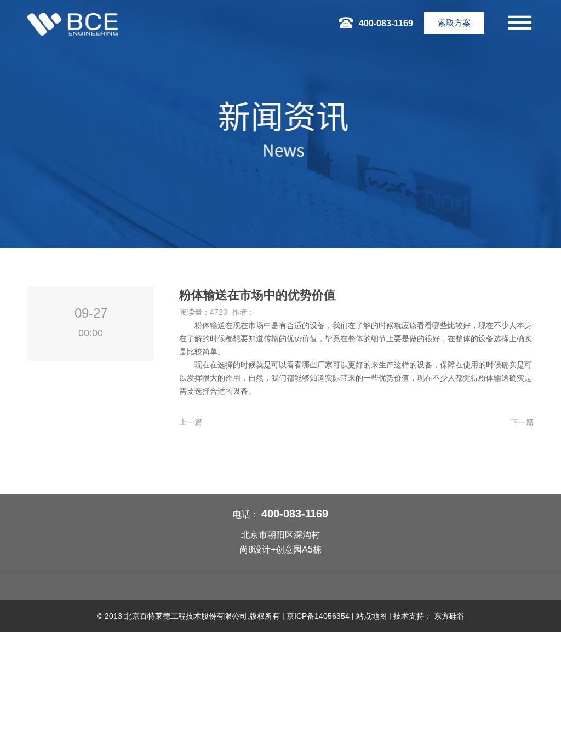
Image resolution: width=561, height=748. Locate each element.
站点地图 (371, 616)
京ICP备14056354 (318, 616)
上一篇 (190, 422)
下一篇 (522, 422)
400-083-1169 (294, 514)
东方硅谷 (449, 616)
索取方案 (454, 22)
